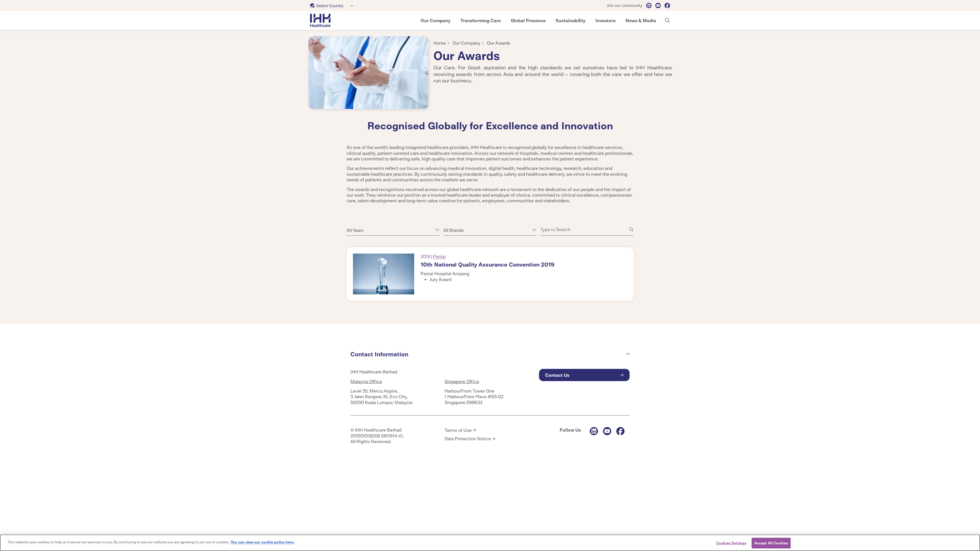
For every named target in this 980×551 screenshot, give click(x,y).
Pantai (439, 256)
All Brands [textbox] (453, 230)
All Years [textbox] (355, 230)
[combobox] (333, 5)
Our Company (466, 43)
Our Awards (498, 43)
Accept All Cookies (771, 543)
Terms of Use (458, 430)
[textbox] (328, 5)
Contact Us (557, 375)
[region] (490, 542)
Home (439, 43)
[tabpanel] (368, 72)
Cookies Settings (731, 543)
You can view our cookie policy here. (263, 542)
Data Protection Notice (468, 438)
